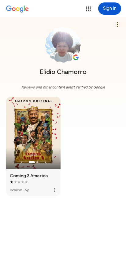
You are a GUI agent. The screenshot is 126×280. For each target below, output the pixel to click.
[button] (88, 9)
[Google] (17, 9)
